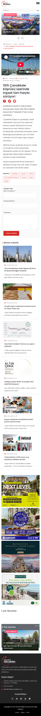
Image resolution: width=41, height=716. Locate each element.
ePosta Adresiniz (9, 201)
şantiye (31, 177)
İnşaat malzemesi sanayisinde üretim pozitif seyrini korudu (18, 420)
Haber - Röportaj (18, 44)
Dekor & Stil (9, 14)
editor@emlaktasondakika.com (13, 689)
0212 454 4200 (8, 686)
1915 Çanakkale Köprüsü (11, 177)
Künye (17, 712)
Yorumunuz (7, 212)
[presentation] (18, 38)
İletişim (23, 712)
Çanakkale (14, 173)
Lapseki (23, 173)
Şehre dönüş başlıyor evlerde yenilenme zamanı (18, 31)
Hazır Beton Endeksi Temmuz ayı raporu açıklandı (19, 345)
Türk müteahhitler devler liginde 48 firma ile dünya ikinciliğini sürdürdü (20, 269)
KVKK (28, 712)
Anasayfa (8, 44)
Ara (38, 10)
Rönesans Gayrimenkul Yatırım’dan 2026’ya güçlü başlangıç (20, 647)
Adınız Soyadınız (9, 191)
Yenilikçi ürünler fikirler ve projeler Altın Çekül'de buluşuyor (19, 383)
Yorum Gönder (11, 233)
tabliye (6, 181)
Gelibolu (31, 173)
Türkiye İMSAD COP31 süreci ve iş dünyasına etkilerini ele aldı (16, 458)
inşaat (24, 177)
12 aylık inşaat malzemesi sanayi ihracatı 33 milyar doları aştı (20, 307)
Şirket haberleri (11, 631)
